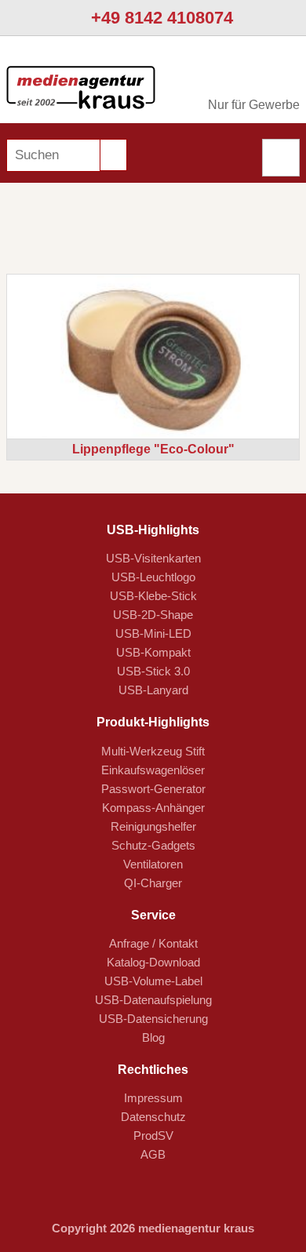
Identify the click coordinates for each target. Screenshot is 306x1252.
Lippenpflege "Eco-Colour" (153, 449)
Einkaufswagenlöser (153, 770)
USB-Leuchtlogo (153, 577)
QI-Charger (153, 883)
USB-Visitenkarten (153, 558)
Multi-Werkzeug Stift (153, 751)
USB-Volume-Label (153, 981)
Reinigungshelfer (153, 826)
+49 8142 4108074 (159, 17)
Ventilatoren (153, 864)
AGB (153, 1154)
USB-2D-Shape (153, 614)
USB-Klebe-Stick (153, 595)
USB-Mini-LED (153, 633)
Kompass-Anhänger (153, 807)
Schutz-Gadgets (153, 845)
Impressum (153, 1098)
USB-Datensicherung (153, 1018)
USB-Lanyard (153, 690)
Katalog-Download (153, 962)
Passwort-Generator (153, 788)
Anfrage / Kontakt (153, 943)
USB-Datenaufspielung (153, 999)
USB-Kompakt (153, 652)
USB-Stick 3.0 (153, 671)
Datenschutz (153, 1116)
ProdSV (153, 1135)
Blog (153, 1037)
